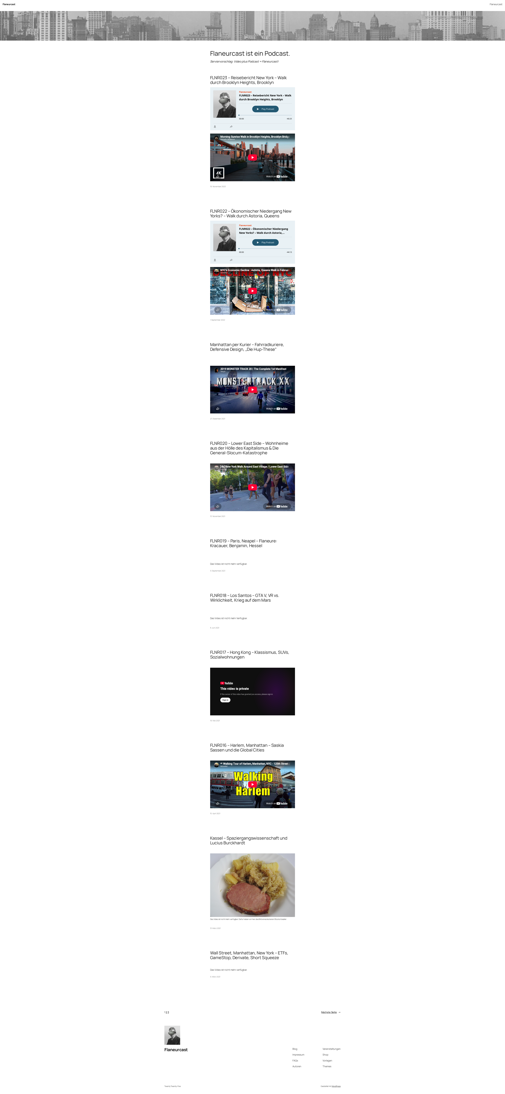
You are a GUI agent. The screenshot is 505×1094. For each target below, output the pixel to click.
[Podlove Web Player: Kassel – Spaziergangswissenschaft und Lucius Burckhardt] (252, 849)
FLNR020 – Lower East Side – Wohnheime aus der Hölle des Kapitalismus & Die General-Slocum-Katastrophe (249, 448)
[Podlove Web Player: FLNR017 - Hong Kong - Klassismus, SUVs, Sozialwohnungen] (252, 663)
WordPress (336, 1086)
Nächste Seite (331, 1012)
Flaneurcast (9, 4)
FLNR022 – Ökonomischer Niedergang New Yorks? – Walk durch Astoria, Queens (251, 213)
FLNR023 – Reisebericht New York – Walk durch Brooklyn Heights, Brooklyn (248, 80)
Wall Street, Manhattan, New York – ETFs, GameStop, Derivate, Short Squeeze (249, 955)
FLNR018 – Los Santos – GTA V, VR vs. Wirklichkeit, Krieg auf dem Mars (244, 597)
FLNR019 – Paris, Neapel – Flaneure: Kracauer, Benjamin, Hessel (243, 543)
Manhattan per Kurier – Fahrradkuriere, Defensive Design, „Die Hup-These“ (247, 347)
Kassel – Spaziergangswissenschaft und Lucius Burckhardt (248, 840)
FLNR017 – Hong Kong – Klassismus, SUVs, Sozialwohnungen (249, 654)
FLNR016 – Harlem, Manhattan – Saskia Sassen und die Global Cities (247, 747)
